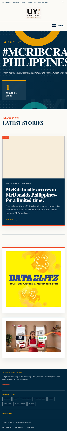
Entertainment (26, 399)
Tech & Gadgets (20, 404)
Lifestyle (7, 399)
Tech (15, 399)
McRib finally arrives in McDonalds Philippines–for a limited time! (31, 194)
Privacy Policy (6, 428)
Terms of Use (19, 428)
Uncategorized (40, 399)
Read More (9, 219)
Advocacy (7, 404)
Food (51, 399)
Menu (61, 25)
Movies (31, 404)
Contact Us (30, 428)
